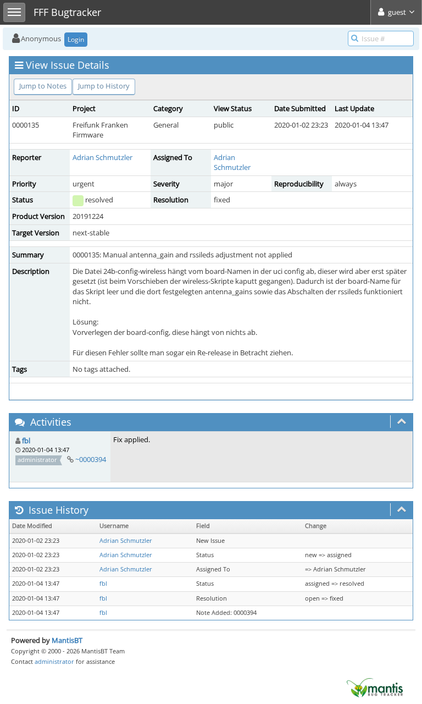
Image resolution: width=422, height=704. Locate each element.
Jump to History (104, 86)
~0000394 (90, 459)
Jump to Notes (42, 86)
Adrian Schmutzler (102, 157)
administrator (54, 661)
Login (76, 39)
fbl (26, 441)
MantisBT (67, 640)
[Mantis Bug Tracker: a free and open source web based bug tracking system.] (375, 687)
